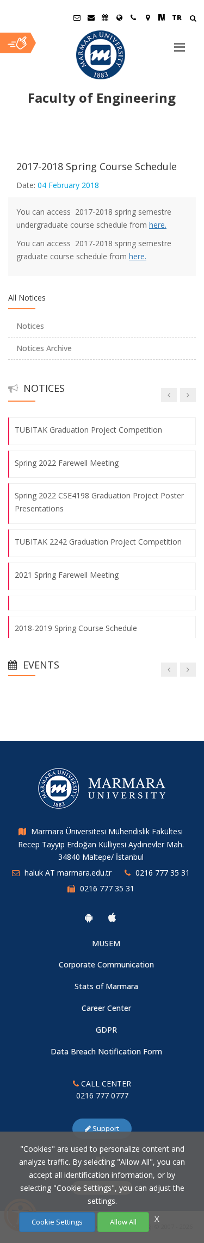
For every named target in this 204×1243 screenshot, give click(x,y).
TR (177, 17)
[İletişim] (133, 17)
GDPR (106, 1030)
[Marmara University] (102, 54)
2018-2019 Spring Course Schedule (76, 628)
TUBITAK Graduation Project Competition (88, 429)
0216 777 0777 (102, 1095)
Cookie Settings (57, 1222)
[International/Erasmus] (119, 17)
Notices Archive (44, 348)
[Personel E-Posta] (90, 17)
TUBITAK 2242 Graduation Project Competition (98, 541)
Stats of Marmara (106, 986)
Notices (30, 326)
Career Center (106, 1008)
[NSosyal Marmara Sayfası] (161, 17)
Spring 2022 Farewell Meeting (67, 463)
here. (157, 225)
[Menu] (179, 42)
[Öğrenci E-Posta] (76, 17)
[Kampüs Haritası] (147, 17)
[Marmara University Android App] (88, 917)
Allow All (123, 1222)
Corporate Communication (106, 964)
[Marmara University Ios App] (112, 917)
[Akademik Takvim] (105, 17)
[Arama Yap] (193, 19)
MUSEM (106, 943)
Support (105, 1128)
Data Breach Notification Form (106, 1051)
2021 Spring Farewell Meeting (67, 575)
